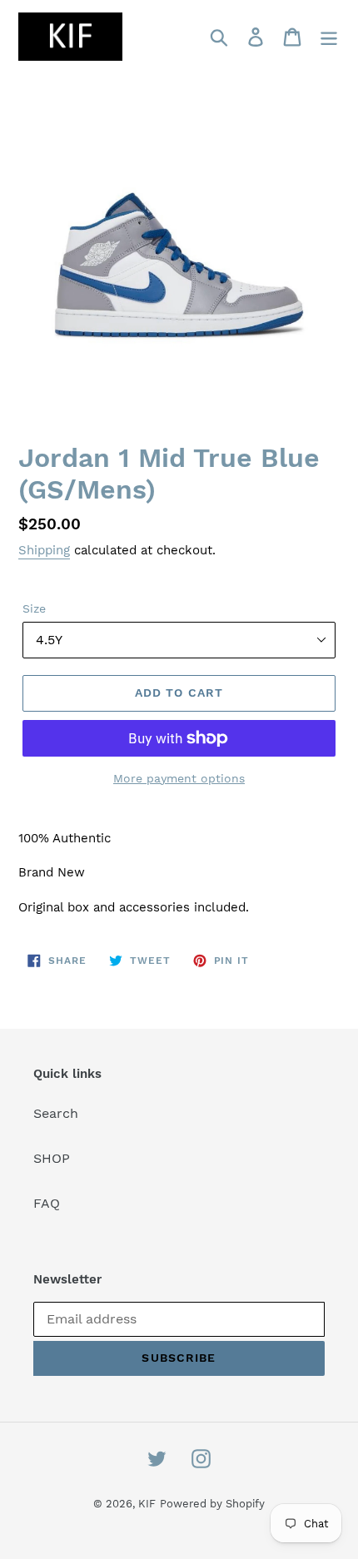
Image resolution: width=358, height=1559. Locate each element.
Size (34, 608)
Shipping (44, 550)
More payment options (179, 778)
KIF (147, 1503)
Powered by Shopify (212, 1503)
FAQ (46, 1203)
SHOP (51, 1158)
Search (55, 1113)
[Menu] (329, 37)
